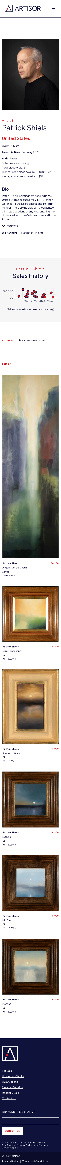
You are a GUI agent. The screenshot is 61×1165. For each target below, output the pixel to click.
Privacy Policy (10, 1161)
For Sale (7, 1070)
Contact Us (9, 1098)
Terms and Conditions (35, 1161)
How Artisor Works (13, 1076)
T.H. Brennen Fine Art (30, 232)
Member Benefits (12, 1087)
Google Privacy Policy (20, 1145)
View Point (49, 171)
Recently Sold (10, 1092)
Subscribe (12, 1130)
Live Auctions (10, 1081)
